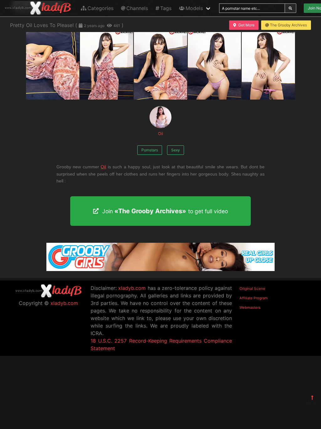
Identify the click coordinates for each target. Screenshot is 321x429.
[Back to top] (312, 397)
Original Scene (252, 288)
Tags (165, 8)
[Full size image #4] (268, 66)
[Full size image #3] (214, 66)
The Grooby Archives (288, 25)
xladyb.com (64, 303)
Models (194, 8)
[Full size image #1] (106, 66)
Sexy (175, 150)
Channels (137, 8)
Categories (100, 8)
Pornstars (149, 150)
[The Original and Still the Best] (160, 269)
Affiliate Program (253, 298)
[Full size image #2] (160, 66)
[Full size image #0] (52, 66)
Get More (246, 25)
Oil (160, 133)
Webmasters (249, 307)
